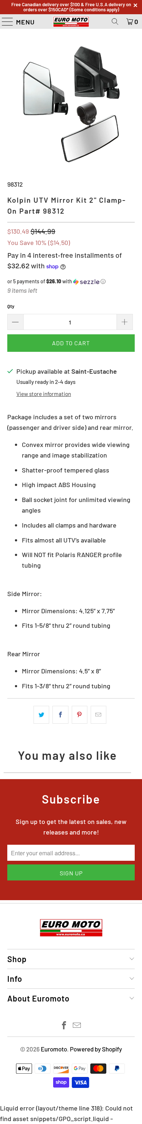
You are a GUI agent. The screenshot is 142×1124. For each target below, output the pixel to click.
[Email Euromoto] (77, 1025)
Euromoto (54, 1049)
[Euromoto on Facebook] (64, 1025)
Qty (11, 306)
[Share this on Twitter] (41, 715)
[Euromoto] (71, 21)
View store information (43, 393)
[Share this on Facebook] (60, 715)
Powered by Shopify (96, 1049)
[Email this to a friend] (98, 715)
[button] (71, 281)
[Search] (115, 21)
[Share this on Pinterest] (79, 715)
